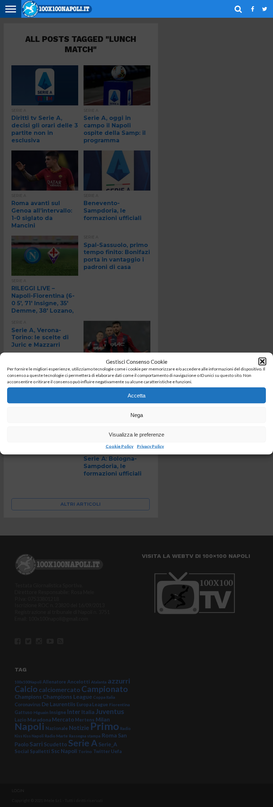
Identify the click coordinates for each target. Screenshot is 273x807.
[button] (262, 361)
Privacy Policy (150, 446)
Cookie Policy (119, 446)
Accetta (136, 395)
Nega (136, 415)
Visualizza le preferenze (136, 434)
